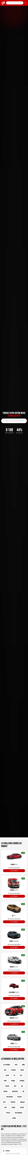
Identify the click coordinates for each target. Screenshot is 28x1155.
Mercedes (15, 1091)
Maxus (5, 1091)
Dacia (7, 1075)
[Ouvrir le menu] (25, 2)
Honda (13, 1081)
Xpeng (14, 1118)
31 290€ (14, 896)
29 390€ (14, 870)
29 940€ (14, 973)
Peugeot (13, 1102)
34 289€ (14, 998)
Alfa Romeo (6, 1065)
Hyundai (22, 1081)
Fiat (21, 1075)
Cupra (22, 1070)
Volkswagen (18, 1113)
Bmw (23, 1065)
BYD (5, 1070)
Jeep (15, 1086)
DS (14, 1075)
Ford (5, 1081)
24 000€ (14, 1024)
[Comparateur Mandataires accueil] (3, 3)
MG (23, 1091)
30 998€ (14, 947)
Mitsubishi (9, 1097)
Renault (22, 1102)
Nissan (20, 1097)
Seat (5, 1107)
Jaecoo (7, 1086)
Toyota (8, 1113)
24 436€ (14, 1049)
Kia (22, 1086)
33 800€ (14, 922)
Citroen (13, 1070)
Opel (4, 1102)
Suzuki (22, 1107)
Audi (16, 1065)
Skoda (13, 1107)
